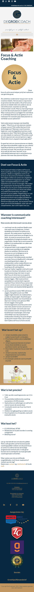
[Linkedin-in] (4, 505)
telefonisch (21, 464)
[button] (17, 34)
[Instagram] (12, 1)
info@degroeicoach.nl (17, 5)
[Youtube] (15, 1)
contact (12, 464)
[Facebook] (9, 1)
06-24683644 (28, 5)
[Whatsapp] (6, 1)
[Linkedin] (3, 1)
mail (2, 466)
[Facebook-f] (10, 505)
